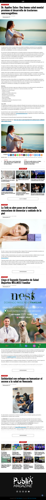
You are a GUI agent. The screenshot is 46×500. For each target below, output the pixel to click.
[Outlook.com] (35, 155)
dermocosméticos (4, 257)
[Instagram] (22, 155)
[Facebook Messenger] (28, 155)
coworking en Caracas (11, 356)
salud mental (22, 157)
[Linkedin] (13, 155)
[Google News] (39, 155)
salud (17, 157)
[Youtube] (31, 155)
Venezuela (40, 157)
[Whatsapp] (17, 155)
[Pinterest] (15, 155)
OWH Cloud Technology (32, 498)
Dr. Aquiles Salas (11, 157)
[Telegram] (37, 155)
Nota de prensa (6, 17)
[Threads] (24, 155)
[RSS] (20, 155)
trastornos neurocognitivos (31, 157)
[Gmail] (33, 155)
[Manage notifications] (42, 495)
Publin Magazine (19, 498)
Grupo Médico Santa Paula (20, 427)
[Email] (26, 155)
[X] (11, 155)
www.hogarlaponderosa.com (21, 113)
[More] (42, 155)
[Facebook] (9, 155)
